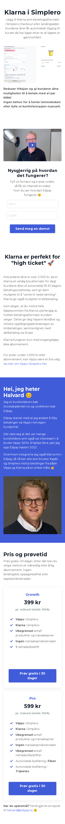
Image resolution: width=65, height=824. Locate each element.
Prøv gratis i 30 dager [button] (32, 676)
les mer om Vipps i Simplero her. (25, 363)
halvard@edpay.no (20, 810)
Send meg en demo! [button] (32, 229)
